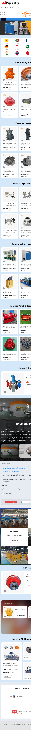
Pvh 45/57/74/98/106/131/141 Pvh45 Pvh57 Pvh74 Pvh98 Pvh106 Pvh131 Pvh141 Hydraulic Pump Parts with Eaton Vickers (10, 231)
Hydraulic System (10, 470)
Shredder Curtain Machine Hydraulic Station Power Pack (9, 265)
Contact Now (7, 676)
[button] (26, 33)
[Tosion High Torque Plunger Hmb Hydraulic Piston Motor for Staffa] (10, 74)
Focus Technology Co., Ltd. (18, 724)
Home (4, 19)
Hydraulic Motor (20, 467)
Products (11, 19)
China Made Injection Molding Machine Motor (10, 664)
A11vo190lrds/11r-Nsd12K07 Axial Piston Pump (9, 144)
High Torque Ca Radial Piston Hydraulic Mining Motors (9, 110)
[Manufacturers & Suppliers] (10, 3)
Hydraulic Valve (17, 470)
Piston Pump (13, 467)
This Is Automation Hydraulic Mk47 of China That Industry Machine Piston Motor (20, 608)
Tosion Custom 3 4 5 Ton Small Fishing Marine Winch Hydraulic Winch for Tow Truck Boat (10, 353)
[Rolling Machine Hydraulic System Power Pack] (10, 282)
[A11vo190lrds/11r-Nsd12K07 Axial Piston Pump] (10, 134)
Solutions (23, 19)
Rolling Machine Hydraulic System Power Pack (8, 291)
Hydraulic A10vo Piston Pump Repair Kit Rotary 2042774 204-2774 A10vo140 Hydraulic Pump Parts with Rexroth (10, 204)
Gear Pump (8, 471)
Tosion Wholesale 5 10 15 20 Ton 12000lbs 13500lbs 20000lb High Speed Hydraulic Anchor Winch (10, 327)
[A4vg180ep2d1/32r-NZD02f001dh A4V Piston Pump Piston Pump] (10, 161)
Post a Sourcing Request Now (19, 713)
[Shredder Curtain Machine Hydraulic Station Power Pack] (10, 255)
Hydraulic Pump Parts (8, 468)
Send (14, 711)
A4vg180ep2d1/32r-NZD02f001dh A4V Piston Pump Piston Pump (8, 170)
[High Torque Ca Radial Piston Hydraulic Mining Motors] (10, 100)
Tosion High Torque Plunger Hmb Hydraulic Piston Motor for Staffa (10, 83)
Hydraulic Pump (15, 471)
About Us (17, 19)
